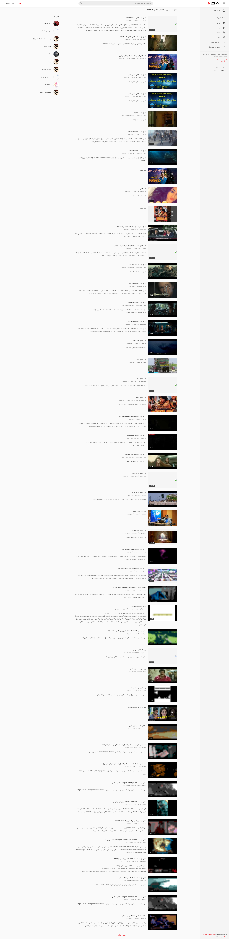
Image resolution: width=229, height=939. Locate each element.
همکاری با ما (218, 68)
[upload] (20, 3)
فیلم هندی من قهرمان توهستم (137, 707)
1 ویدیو (172, 178)
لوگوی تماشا (213, 70)
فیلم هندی (143, 170)
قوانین (213, 68)
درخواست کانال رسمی (222, 70)
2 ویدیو (172, 215)
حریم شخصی (207, 68)
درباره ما (225, 68)
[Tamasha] (213, 3)
